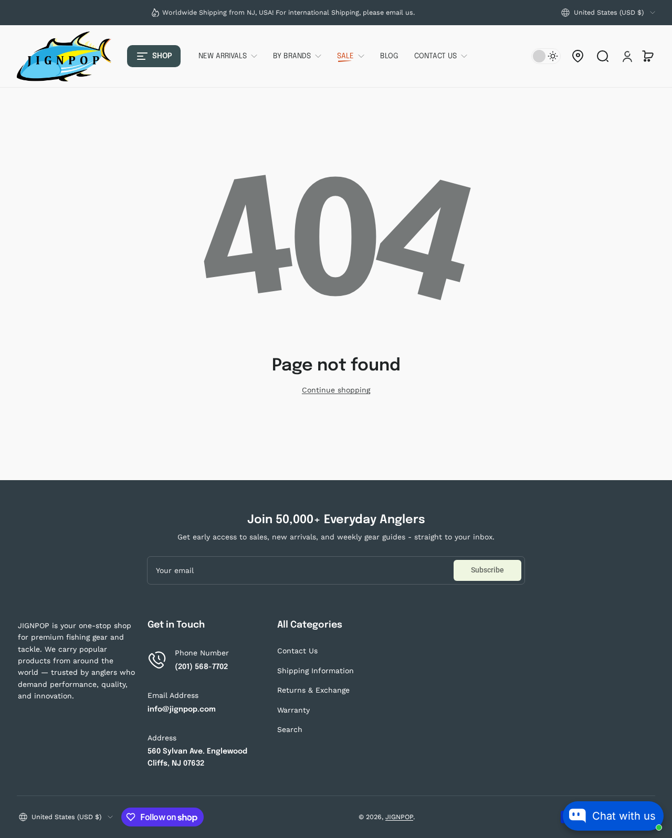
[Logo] (64, 56)
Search (289, 729)
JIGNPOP (399, 817)
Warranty (293, 710)
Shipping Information (315, 670)
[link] (231, 56)
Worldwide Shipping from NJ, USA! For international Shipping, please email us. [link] (288, 12)
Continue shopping (336, 390)
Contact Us (297, 650)
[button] (608, 12)
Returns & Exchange (313, 690)
